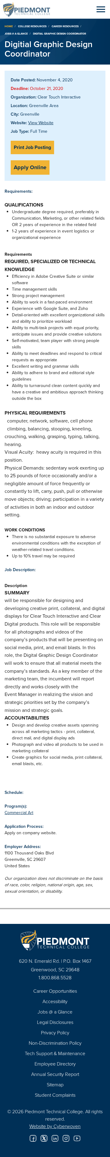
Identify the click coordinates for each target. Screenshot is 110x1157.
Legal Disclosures (55, 1022)
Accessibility (55, 1001)
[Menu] (101, 9)
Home (9, 26)
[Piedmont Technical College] (55, 940)
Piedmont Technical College (29, 9)
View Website (40, 123)
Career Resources (65, 26)
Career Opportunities (55, 991)
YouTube (77, 1138)
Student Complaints (55, 1095)
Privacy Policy (55, 1032)
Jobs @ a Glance (16, 33)
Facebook (33, 1138)
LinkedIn (55, 1138)
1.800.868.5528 (55, 977)
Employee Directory (55, 1063)
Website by (55, 1126)
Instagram (66, 1138)
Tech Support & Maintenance (55, 1053)
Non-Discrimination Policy (55, 1043)
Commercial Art (19, 812)
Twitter (44, 1138)
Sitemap (55, 1084)
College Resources (32, 26)
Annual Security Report (55, 1074)
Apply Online (30, 167)
